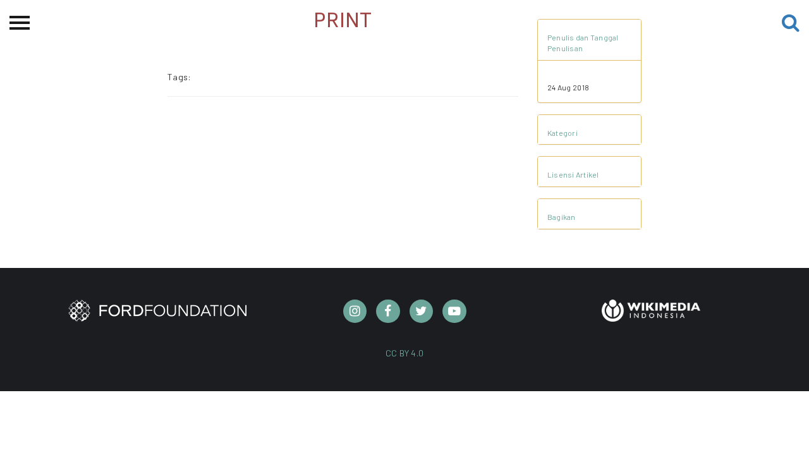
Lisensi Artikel (573, 174)
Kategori (562, 132)
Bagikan (561, 216)
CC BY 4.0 (405, 353)
